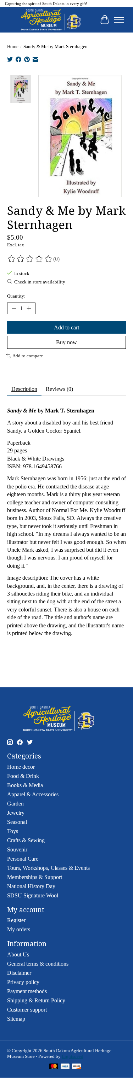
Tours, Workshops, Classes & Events (48, 868)
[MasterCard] (54, 1067)
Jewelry (15, 813)
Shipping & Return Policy (36, 1000)
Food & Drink (23, 776)
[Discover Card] (76, 1067)
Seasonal (17, 822)
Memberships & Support (34, 877)
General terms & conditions (37, 964)
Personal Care (22, 859)
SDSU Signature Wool (32, 895)
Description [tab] (24, 389)
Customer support (27, 1010)
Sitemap (16, 1019)
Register (16, 920)
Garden (15, 804)
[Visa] (65, 1067)
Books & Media (25, 785)
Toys (12, 831)
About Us (18, 954)
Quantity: (16, 296)
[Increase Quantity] (28, 308)
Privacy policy (23, 982)
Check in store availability (39, 282)
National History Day (31, 886)
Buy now (66, 342)
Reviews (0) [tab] (59, 389)
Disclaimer (19, 973)
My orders (18, 929)
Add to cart (66, 327)
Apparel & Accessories (33, 794)
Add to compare (27, 355)
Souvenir (17, 849)
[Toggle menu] (119, 20)
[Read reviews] (30, 259)
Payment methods (27, 991)
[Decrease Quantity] (13, 308)
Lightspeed (72, 1056)
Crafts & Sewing (26, 840)
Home (12, 46)
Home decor (21, 767)
